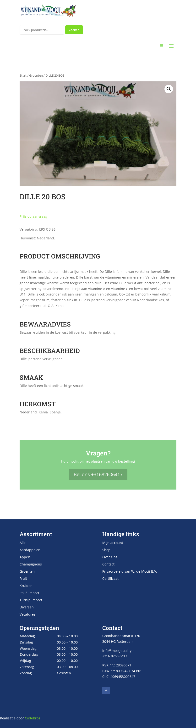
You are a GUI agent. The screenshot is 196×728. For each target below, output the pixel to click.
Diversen (27, 607)
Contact (108, 564)
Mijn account (112, 543)
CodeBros (32, 718)
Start (23, 75)
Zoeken (74, 30)
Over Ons (109, 557)
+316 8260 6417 (114, 656)
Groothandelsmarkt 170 (121, 635)
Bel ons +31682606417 (98, 474)
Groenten (36, 75)
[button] (168, 89)
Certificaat (110, 579)
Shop (106, 550)
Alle (23, 543)
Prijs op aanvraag (33, 216)
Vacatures (27, 615)
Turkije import (31, 600)
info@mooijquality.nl (119, 650)
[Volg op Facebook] (106, 690)
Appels (25, 557)
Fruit (23, 579)
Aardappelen (30, 550)
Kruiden (26, 586)
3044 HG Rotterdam (118, 641)
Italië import (29, 593)
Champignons (31, 564)
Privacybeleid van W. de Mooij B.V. (129, 572)
